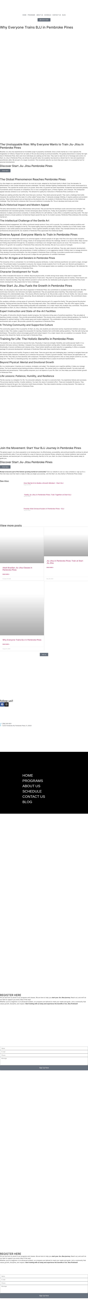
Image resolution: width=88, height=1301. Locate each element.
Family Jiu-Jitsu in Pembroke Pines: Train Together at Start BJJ (47, 495)
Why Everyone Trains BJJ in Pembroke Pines (22, 640)
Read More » (6, 574)
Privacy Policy (4, 728)
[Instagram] (6, 704)
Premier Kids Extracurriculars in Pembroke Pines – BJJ (44, 509)
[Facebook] (2, 704)
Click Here (5, 170)
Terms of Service (16, 728)
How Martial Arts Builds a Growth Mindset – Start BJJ (43, 483)
